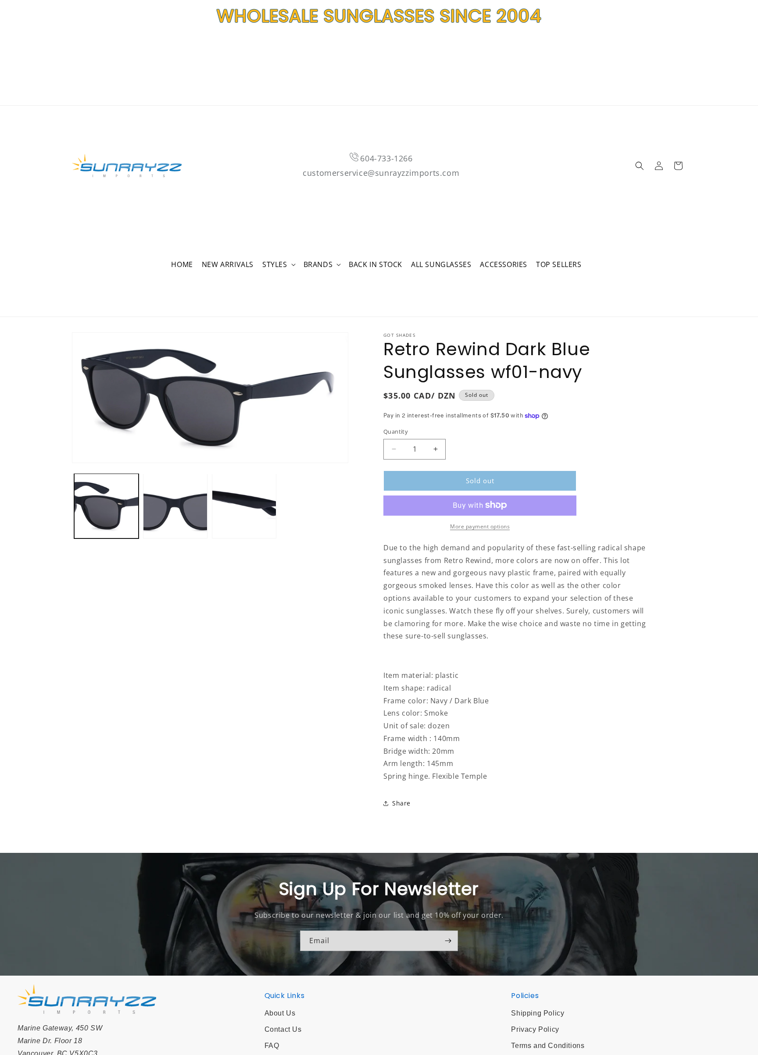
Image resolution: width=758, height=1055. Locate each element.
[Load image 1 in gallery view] (106, 506)
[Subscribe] (448, 940)
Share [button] (401, 803)
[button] (278, 264)
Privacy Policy (535, 1029)
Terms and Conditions (547, 1045)
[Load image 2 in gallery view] (175, 506)
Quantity (395, 431)
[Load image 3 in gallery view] (244, 506)
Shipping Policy (537, 1013)
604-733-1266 (386, 158)
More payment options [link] (480, 526)
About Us (280, 1013)
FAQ (272, 1045)
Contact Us (283, 1029)
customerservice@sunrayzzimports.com (381, 173)
